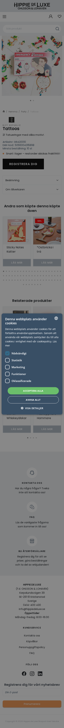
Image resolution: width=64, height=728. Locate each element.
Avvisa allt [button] (33, 399)
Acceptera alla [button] (33, 390)
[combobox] (56, 318)
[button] (32, 408)
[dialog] (32, 364)
